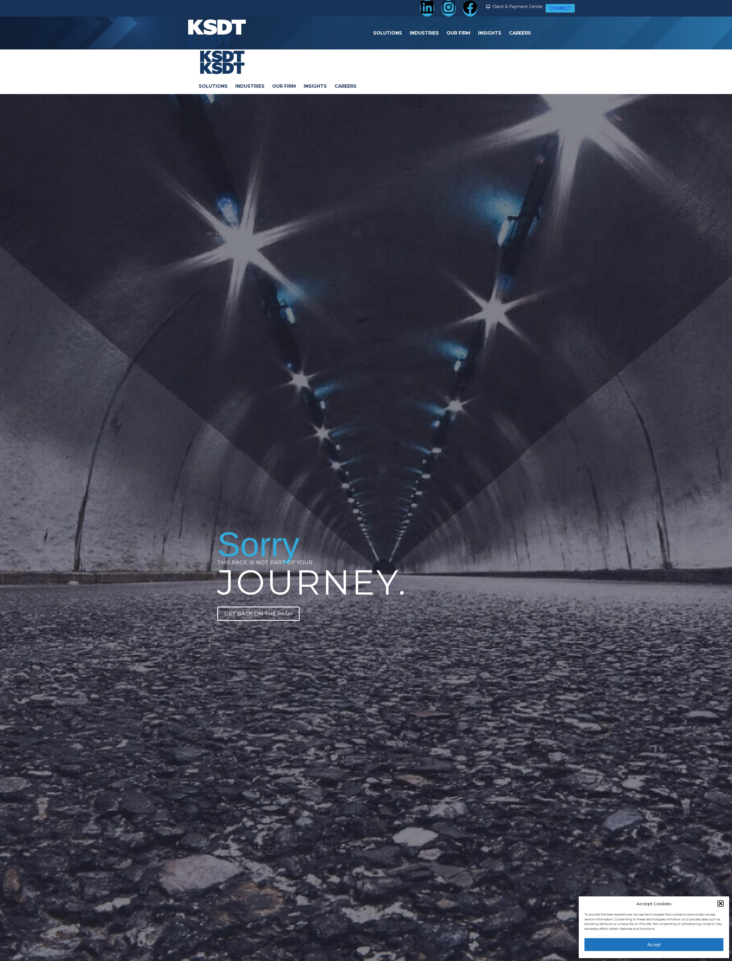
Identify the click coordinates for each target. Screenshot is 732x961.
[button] (720, 903)
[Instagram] (448, 8)
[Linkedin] (427, 8)
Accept (654, 944)
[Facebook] (470, 8)
